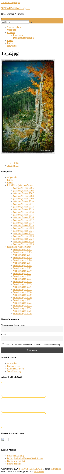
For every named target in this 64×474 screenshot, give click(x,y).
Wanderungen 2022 (22, 303)
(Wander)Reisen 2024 (23, 238)
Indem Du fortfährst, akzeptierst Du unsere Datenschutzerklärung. (32, 344)
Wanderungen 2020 (22, 297)
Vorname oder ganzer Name (13, 325)
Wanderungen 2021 (22, 300)
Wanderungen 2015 (22, 284)
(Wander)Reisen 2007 (23, 193)
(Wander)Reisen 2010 (23, 201)
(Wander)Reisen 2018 (23, 222)
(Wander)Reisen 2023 (23, 236)
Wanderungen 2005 (22, 257)
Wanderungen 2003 (22, 252)
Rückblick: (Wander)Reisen (20, 185)
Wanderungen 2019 (22, 295)
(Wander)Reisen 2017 (23, 220)
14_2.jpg (12, 163)
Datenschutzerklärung (23, 38)
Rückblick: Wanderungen (19, 246)
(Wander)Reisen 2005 (23, 188)
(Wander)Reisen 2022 (23, 233)
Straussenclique (14, 27)
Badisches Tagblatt (16, 461)
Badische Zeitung (15, 455)
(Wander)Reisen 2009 (23, 198)
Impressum (18, 35)
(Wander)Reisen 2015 (23, 214)
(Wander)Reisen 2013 (23, 209)
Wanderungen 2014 (22, 281)
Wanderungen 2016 (22, 287)
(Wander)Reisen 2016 (23, 217)
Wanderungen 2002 (22, 249)
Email (3, 334)
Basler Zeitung (14, 463)
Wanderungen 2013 (22, 279)
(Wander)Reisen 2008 (23, 196)
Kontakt (11, 32)
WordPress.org (14, 371)
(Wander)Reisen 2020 (23, 228)
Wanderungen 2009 (22, 268)
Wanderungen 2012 (22, 276)
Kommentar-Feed (15, 368)
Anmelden (12, 363)
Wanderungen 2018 (22, 292)
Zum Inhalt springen (10, 2)
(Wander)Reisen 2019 (23, 225)
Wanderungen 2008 (22, 265)
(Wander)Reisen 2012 (23, 206)
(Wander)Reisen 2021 (23, 230)
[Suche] (30, 22)
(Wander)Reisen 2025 (23, 241)
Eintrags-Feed (13, 366)
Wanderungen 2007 (22, 263)
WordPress (39, 471)
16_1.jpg (12, 165)
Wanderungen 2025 (22, 311)
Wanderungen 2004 (22, 254)
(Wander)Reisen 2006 (23, 190)
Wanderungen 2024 (22, 308)
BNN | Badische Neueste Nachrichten (25, 458)
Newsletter (12, 46)
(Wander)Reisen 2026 (23, 244)
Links (10, 43)
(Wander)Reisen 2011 (23, 204)
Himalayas (56, 468)
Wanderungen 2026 (22, 313)
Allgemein (12, 177)
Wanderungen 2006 (22, 260)
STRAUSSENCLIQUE (15, 8)
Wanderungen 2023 (22, 305)
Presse (10, 40)
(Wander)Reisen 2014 (23, 212)
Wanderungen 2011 (22, 273)
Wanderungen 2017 (22, 289)
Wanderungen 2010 (22, 271)
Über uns (11, 30)
